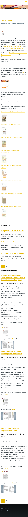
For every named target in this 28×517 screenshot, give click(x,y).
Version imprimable (6, 20)
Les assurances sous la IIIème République (11, 137)
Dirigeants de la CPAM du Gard (12, 231)
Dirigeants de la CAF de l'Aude (12, 253)
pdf (6, 324)
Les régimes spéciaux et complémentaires (11, 193)
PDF (6, 395)
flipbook (14, 339)
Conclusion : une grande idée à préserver (11, 206)
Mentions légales (6, 511)
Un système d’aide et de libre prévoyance (11, 124)
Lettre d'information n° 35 (10, 242)
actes (23, 72)
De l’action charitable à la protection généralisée (13, 111)
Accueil (3, 15)
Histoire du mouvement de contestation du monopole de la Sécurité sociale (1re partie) (13, 278)
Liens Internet (5, 508)
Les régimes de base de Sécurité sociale (11, 180)
